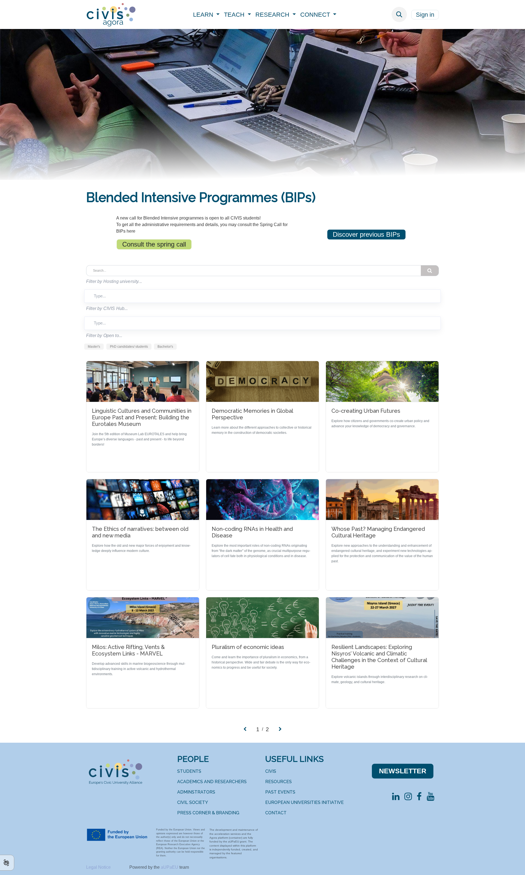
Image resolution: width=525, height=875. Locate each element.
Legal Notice (99, 867)
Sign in (425, 14)
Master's (94, 347)
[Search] (430, 270)
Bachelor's (165, 347)
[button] (399, 14)
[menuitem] (206, 14)
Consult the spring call (154, 244)
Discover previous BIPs (366, 234)
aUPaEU (170, 867)
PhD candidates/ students (129, 347)
